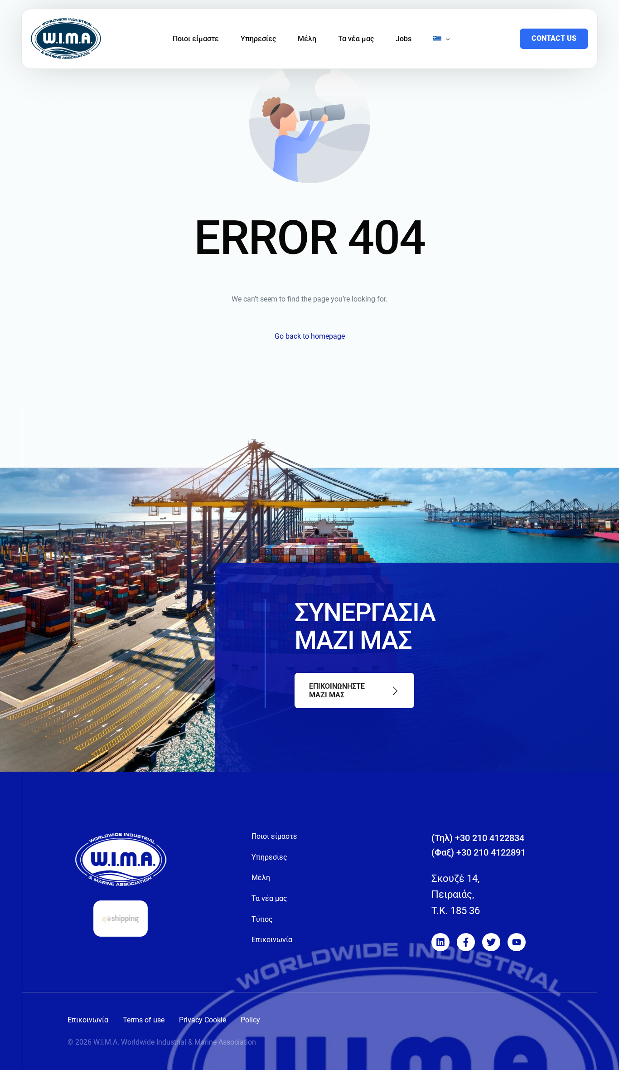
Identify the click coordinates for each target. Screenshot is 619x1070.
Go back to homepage (310, 336)
